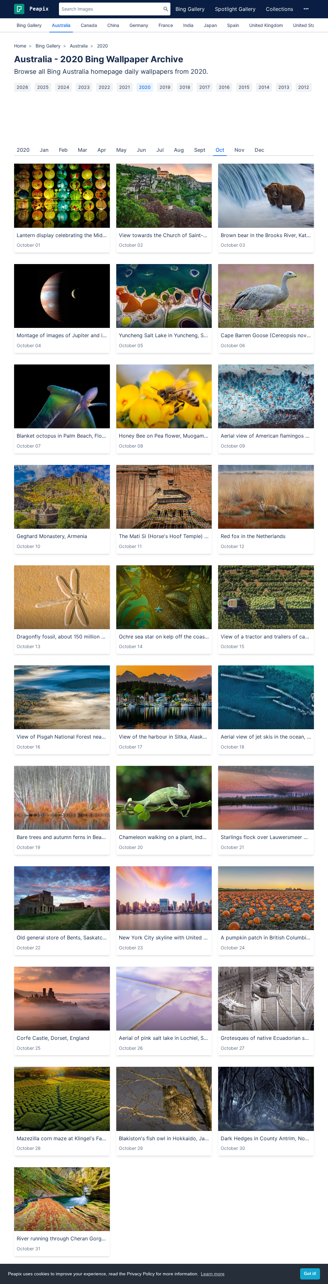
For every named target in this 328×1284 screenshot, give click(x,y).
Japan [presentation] (210, 25)
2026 (22, 87)
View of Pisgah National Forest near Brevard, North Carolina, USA (62, 736)
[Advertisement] (164, 116)
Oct (220, 150)
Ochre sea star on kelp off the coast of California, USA (164, 636)
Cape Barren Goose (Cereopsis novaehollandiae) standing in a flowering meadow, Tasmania (266, 335)
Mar (82, 150)
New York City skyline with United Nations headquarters (164, 937)
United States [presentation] (307, 25)
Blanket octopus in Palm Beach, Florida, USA (62, 435)
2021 (124, 87)
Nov (239, 150)
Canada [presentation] (89, 25)
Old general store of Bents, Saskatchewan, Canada (62, 937)
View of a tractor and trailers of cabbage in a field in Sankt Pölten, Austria (266, 636)
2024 (63, 87)
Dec (259, 150)
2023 (84, 87)
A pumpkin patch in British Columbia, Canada (266, 937)
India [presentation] (188, 25)
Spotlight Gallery (235, 9)
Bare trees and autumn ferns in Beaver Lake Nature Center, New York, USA (62, 837)
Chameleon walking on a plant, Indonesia (164, 837)
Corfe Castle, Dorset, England (53, 1038)
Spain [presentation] (233, 25)
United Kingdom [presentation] (266, 25)
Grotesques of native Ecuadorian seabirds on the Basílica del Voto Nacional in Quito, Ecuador (266, 1038)
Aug (179, 150)
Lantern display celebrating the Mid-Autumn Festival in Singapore (62, 235)
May (121, 150)
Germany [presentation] (138, 25)
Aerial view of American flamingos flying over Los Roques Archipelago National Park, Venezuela (266, 435)
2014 (263, 87)
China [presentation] (113, 25)
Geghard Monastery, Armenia (52, 536)
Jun (141, 150)
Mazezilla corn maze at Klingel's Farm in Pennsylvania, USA (62, 1138)
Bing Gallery (190, 9)
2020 (145, 87)
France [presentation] (166, 25)
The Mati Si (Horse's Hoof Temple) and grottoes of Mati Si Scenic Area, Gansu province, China (164, 536)
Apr (101, 150)
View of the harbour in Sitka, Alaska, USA (164, 736)
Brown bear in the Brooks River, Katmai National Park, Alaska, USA (266, 235)
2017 (204, 87)
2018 (184, 87)
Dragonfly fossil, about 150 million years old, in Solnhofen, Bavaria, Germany (62, 636)
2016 (224, 87)
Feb (63, 150)
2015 (244, 87)
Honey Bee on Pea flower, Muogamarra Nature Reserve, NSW (164, 435)
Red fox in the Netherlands (253, 536)
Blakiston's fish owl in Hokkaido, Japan (164, 1138)
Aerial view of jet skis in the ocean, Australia (266, 736)
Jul (160, 150)
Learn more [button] (213, 1273)
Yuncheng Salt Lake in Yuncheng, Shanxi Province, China (164, 335)
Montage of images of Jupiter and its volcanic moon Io (62, 335)
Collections (279, 9)
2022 (104, 87)
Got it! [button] (310, 1273)
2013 (283, 87)
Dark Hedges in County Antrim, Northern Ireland (266, 1138)
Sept (199, 150)
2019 (165, 87)
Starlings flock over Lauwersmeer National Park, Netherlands (266, 837)
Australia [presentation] (61, 25)
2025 (43, 87)
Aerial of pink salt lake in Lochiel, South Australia (164, 1038)
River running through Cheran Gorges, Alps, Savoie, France (62, 1238)
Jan (44, 150)
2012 (303, 87)
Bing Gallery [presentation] (29, 25)
